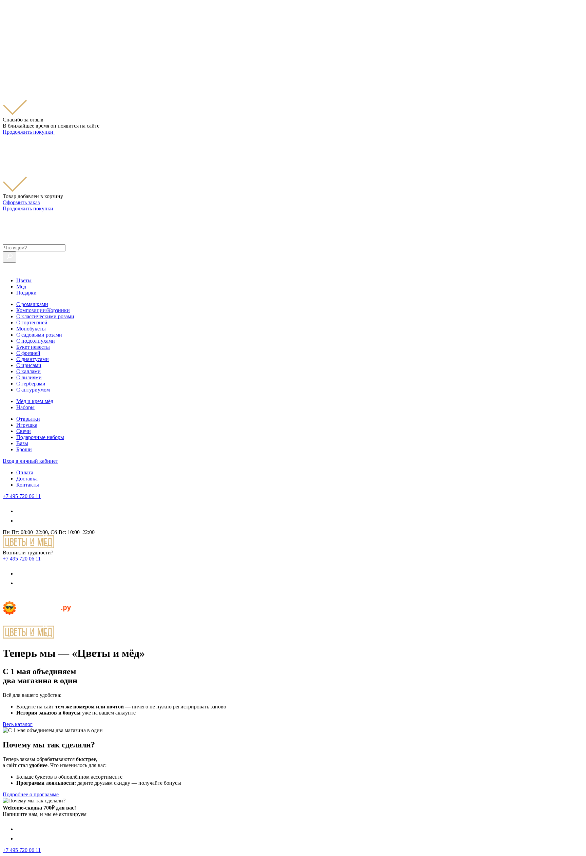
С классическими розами (45, 316)
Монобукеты (31, 328)
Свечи (23, 431)
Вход (30, 461)
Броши (24, 449)
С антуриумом (33, 390)
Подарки (26, 293)
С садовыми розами (39, 335)
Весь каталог (18, 724)
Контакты (27, 485)
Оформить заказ (21, 202)
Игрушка (26, 425)
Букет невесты (33, 347)
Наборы (25, 407)
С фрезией (28, 353)
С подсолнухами (35, 341)
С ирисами (28, 365)
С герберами (30, 383)
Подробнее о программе (31, 794)
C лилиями (29, 377)
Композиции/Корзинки (43, 310)
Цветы (24, 280)
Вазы (22, 443)
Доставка (27, 478)
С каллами (28, 371)
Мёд (21, 286)
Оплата (24, 472)
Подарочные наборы (40, 437)
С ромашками (32, 304)
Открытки (28, 419)
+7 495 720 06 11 (22, 496)
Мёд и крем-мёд (34, 401)
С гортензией (31, 322)
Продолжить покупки (29, 132)
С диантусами (32, 359)
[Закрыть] (7, 55)
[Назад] (7, 598)
